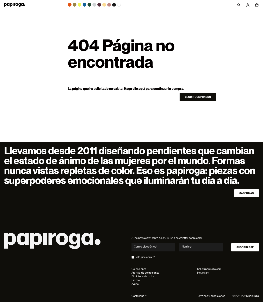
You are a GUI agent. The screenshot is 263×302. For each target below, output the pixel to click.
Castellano (138, 295)
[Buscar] (239, 4)
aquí (141, 89)
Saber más (246, 193)
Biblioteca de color (143, 276)
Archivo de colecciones (145, 272)
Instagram (203, 272)
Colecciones (139, 269)
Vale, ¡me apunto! (145, 257)
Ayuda (135, 284)
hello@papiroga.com (209, 269)
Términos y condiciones (211, 295)
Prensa (136, 280)
